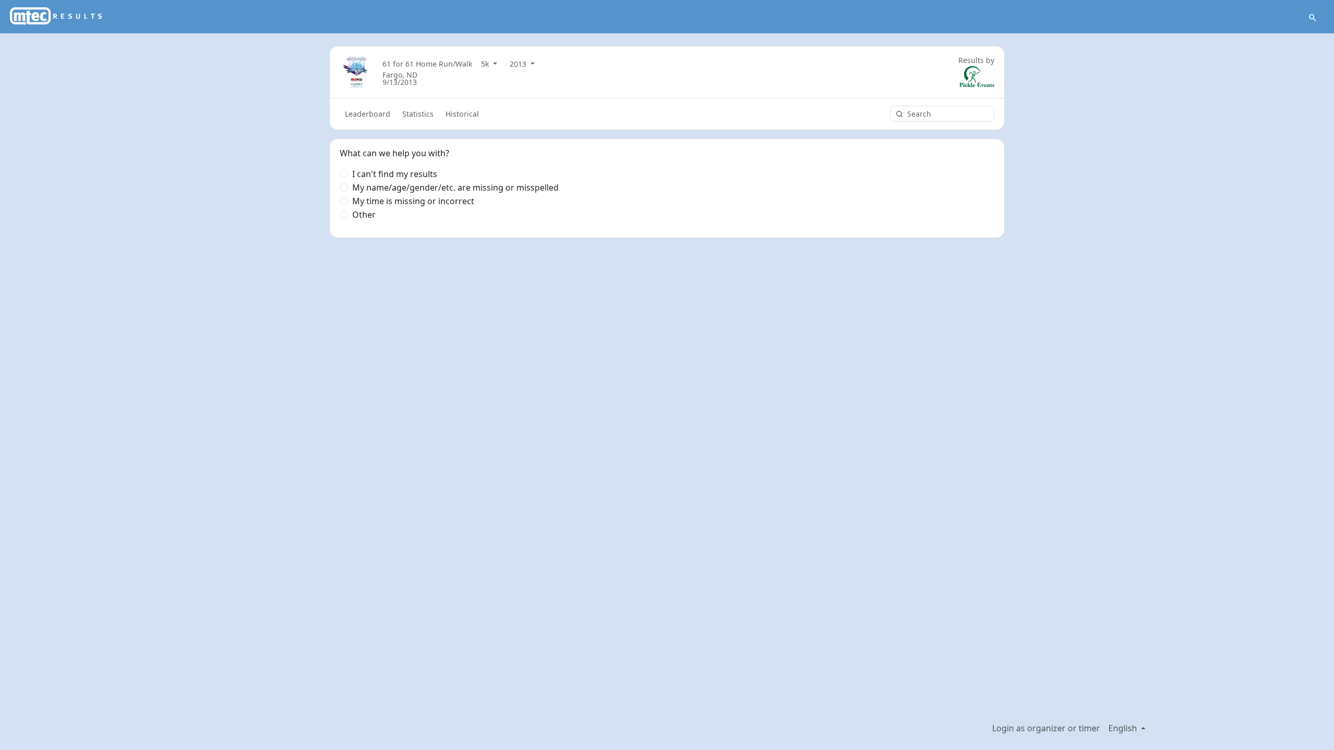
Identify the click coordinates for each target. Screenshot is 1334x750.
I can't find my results (394, 174)
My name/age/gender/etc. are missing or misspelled (455, 187)
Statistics (418, 114)
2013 (519, 64)
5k (486, 64)
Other (364, 214)
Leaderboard (367, 114)
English (1123, 728)
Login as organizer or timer (1046, 728)
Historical (462, 114)
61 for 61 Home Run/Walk (427, 64)
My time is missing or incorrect (413, 201)
